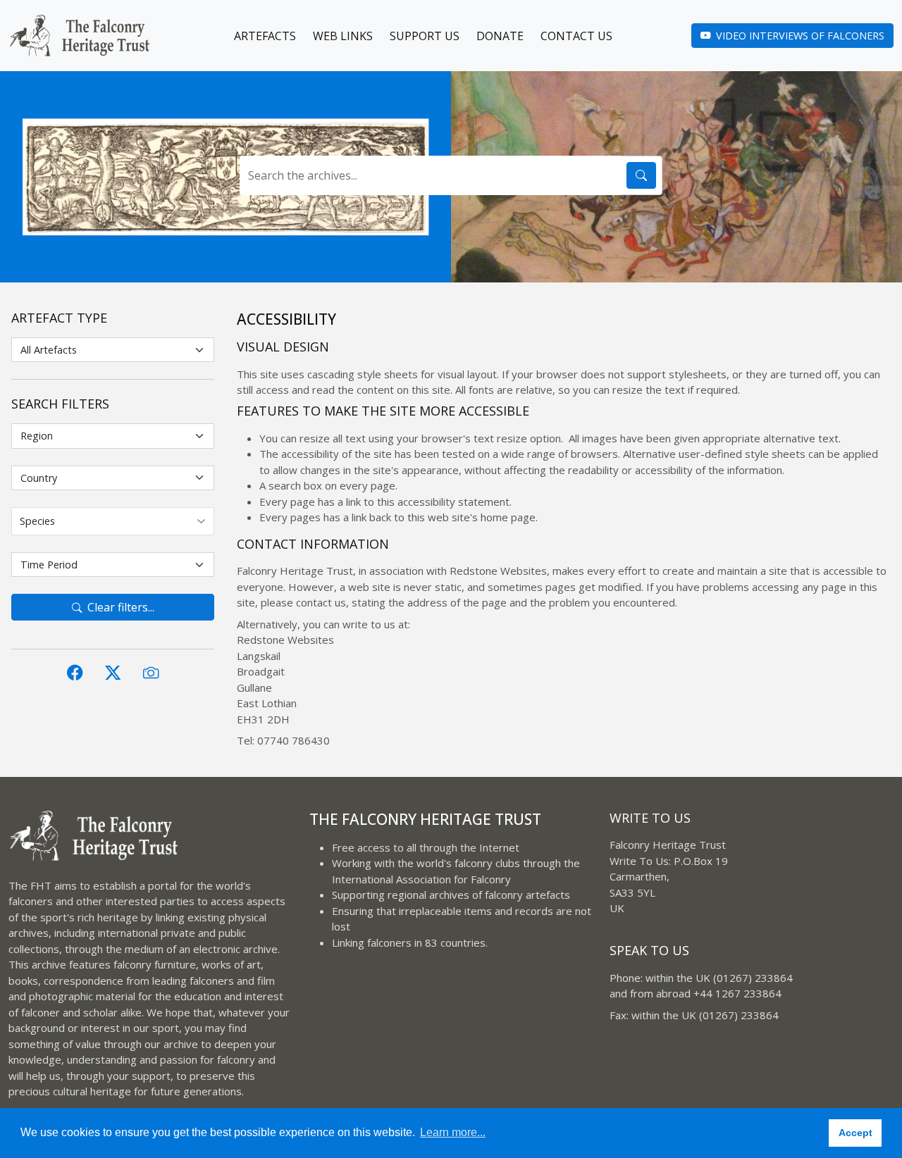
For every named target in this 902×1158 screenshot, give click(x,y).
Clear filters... (120, 607)
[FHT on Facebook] (74, 673)
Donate (500, 36)
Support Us (424, 36)
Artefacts (265, 36)
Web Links (343, 36)
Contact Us (576, 36)
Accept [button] (855, 1132)
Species (37, 521)
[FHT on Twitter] (113, 673)
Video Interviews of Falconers (800, 35)
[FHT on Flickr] (151, 673)
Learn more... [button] (453, 1132)
